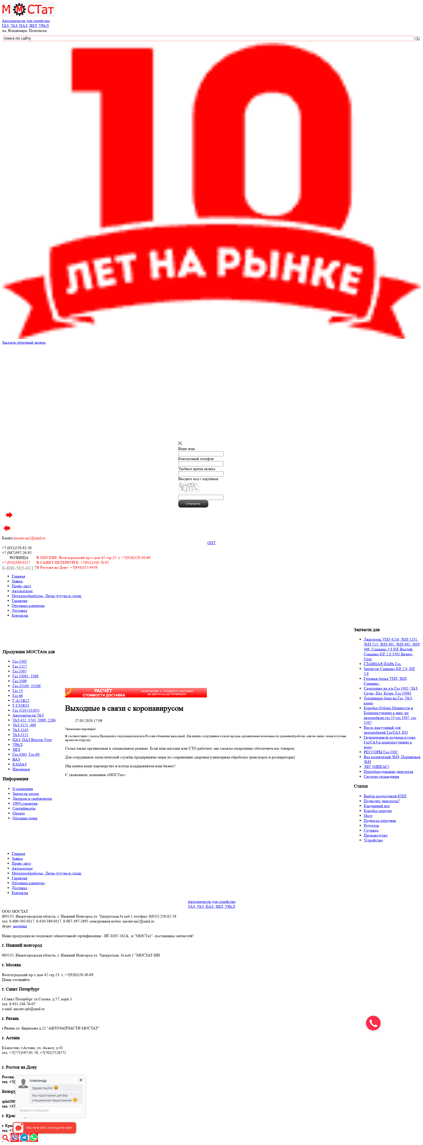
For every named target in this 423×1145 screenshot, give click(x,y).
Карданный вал (377, 805)
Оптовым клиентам (28, 605)
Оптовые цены (24, 818)
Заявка (17, 581)
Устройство (373, 840)
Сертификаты (23, 808)
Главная (18, 576)
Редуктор (371, 825)
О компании (22, 788)
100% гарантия (24, 803)
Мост (368, 815)
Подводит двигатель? (382, 801)
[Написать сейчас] (15, 1140)
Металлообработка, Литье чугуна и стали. (47, 595)
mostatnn (20, 926)
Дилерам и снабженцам (32, 798)
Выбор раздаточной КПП (385, 796)
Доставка (19, 610)
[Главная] (29, 15)
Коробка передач (378, 810)
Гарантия (19, 600)
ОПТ (211, 543)
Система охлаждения (381, 776)
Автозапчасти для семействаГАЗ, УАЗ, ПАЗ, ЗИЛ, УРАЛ (26, 23)
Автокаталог (22, 591)
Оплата (18, 813)
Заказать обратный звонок (24, 342)
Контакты (20, 615)
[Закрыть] (180, 443)
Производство (376, 835)
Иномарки (21, 769)
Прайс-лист (21, 586)
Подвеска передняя (380, 820)
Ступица (371, 830)
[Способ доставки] (136, 696)
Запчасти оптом (25, 793)
